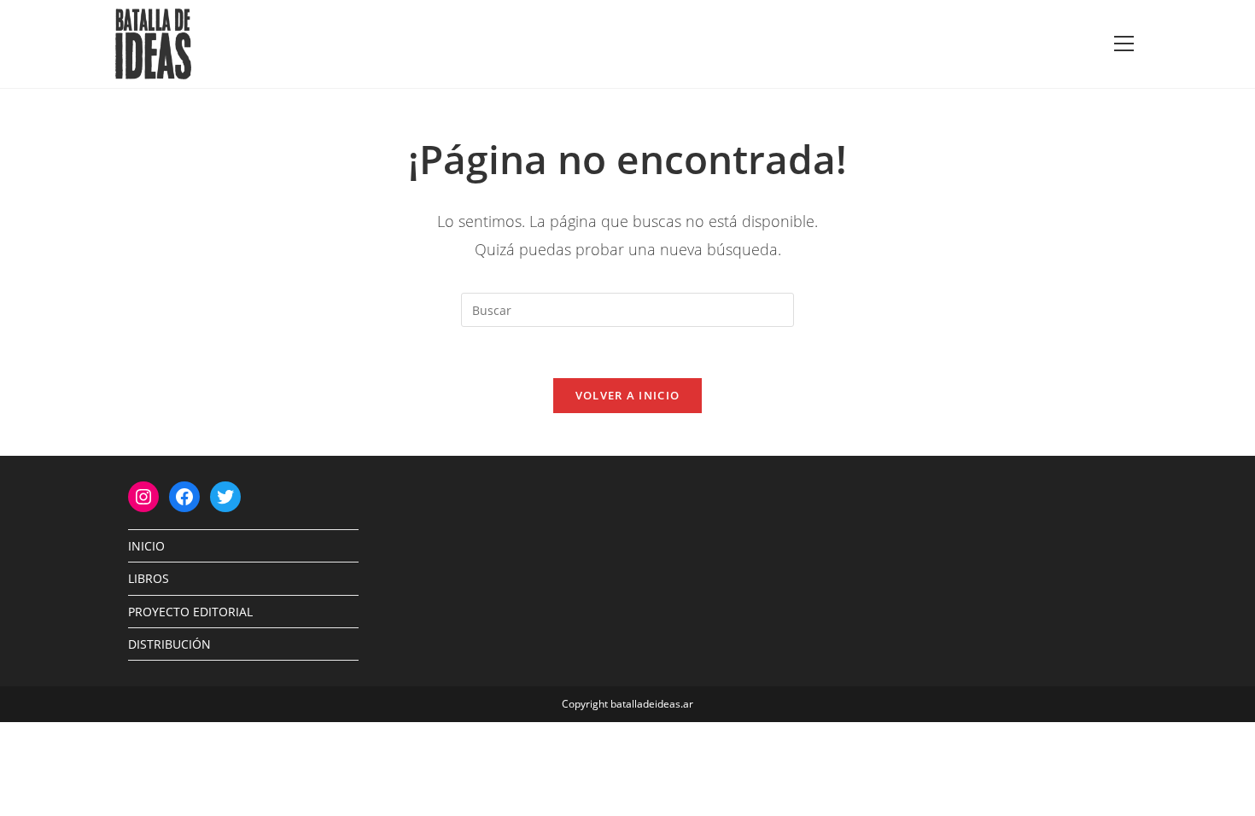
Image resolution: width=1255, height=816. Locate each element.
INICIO (146, 546)
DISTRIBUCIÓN (169, 644)
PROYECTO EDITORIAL (190, 611)
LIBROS (148, 578)
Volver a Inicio (627, 395)
